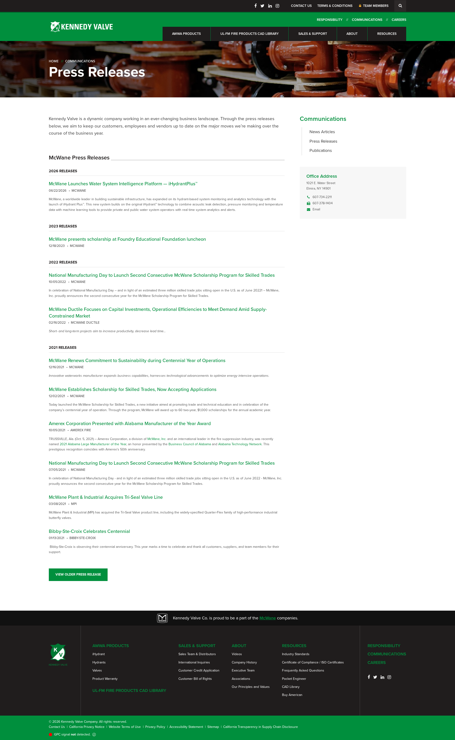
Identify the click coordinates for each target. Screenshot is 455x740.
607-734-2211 (322, 197)
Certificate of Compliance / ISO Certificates (313, 662)
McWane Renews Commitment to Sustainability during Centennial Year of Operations (137, 360)
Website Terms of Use (125, 726)
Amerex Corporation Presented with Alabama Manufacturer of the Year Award (130, 423)
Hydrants (99, 662)
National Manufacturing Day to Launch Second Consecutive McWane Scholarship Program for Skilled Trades (162, 275)
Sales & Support (312, 33)
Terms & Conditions (334, 5)
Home (54, 61)
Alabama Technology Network (240, 444)
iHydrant (98, 654)
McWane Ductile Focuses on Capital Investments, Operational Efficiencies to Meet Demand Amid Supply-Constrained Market (158, 312)
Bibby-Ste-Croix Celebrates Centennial (89, 531)
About (352, 33)
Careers (399, 19)
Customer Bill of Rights (195, 678)
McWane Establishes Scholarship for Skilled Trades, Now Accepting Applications (132, 389)
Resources (386, 33)
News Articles (322, 132)
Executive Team (243, 670)
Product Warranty (105, 678)
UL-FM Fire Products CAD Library (249, 33)
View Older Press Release (78, 574)
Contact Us (301, 5)
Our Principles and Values (251, 686)
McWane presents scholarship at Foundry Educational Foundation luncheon (127, 239)
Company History (244, 662)
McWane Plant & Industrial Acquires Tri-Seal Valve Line (106, 497)
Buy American (292, 694)
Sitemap (213, 726)
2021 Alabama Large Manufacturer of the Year (93, 444)
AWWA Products (186, 33)
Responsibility (329, 19)
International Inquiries (194, 662)
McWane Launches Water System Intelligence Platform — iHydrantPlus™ (123, 183)
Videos (237, 654)
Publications (320, 150)
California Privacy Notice (87, 726)
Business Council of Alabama (189, 444)
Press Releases (323, 141)
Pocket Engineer (294, 678)
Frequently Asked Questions (303, 670)
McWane (267, 618)
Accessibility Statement (186, 726)
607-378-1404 (323, 203)
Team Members (375, 5)
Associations (241, 678)
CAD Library (291, 686)
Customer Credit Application (198, 670)
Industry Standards (295, 654)
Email (316, 209)
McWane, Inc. (156, 438)
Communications (367, 19)
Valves (97, 670)
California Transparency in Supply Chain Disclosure (260, 726)
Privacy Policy (155, 726)
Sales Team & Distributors (197, 654)
